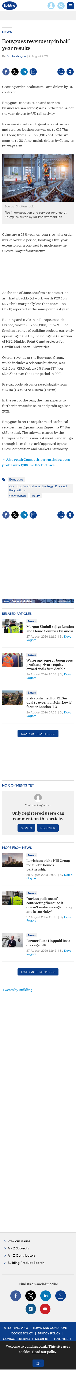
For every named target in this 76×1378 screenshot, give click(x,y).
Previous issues (19, 1241)
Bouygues (16, 479)
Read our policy (44, 1351)
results (35, 496)
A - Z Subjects (18, 1248)
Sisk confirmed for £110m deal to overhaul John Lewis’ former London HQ (49, 702)
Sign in (20, 63)
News (7, 32)
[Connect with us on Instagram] (30, 1308)
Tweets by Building (17, 989)
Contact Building (16, 1339)
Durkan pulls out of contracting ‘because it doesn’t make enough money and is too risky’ (49, 905)
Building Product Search (26, 1262)
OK (38, 1363)
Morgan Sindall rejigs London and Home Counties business (50, 628)
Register (47, 828)
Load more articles (38, 733)
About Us (42, 1339)
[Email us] (60, 1295)
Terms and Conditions (50, 1328)
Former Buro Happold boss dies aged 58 (48, 942)
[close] (41, 68)
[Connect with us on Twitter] (30, 1295)
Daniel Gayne (16, 56)
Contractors (17, 496)
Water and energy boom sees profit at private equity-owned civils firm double (49, 664)
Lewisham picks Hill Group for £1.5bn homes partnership (48, 865)
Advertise (60, 1339)
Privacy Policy (49, 1333)
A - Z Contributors (21, 1255)
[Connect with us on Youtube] (45, 1308)
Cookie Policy (22, 1333)
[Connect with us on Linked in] (45, 1295)
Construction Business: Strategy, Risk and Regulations (38, 488)
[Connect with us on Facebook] (15, 1295)
